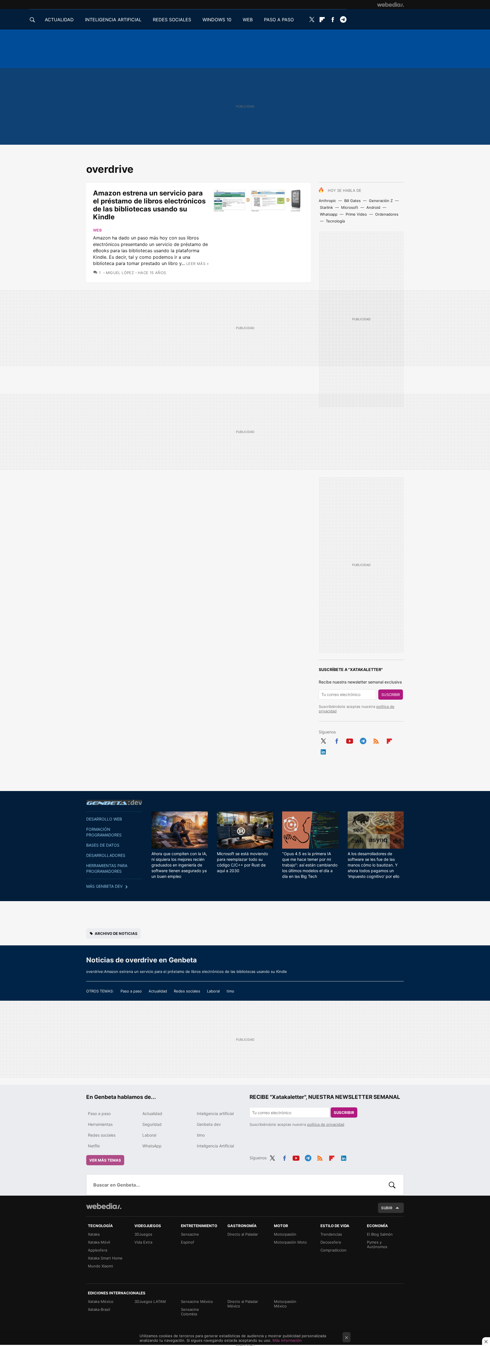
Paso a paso (131, 991)
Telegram (343, 19)
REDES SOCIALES (172, 19)
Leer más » (197, 263)
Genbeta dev (114, 802)
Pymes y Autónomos (377, 1244)
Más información (287, 1340)
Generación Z (381, 200)
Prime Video (356, 214)
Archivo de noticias (116, 933)
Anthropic (327, 200)
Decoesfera (330, 1242)
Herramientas (100, 1124)
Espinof (187, 1242)
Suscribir (390, 694)
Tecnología (335, 221)
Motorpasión (285, 1234)
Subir (386, 1208)
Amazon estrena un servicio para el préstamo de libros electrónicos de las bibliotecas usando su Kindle (149, 205)
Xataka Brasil (99, 1309)
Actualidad (158, 991)
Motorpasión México (285, 1303)
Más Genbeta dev (104, 886)
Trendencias (331, 1234)
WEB (248, 19)
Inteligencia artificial (215, 1113)
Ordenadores (386, 214)
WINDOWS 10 (216, 19)
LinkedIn (323, 750)
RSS (376, 739)
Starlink (326, 207)
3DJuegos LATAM (150, 1301)
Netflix (94, 1145)
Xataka (94, 1234)
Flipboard (322, 19)
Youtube (349, 739)
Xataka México (100, 1301)
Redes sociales (187, 991)
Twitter (311, 19)
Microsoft (349, 207)
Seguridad (152, 1124)
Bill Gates (352, 200)
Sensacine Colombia (190, 1311)
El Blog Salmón (380, 1234)
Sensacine (190, 1234)
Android (373, 207)
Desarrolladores (105, 855)
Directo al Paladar (242, 1234)
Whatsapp (328, 214)
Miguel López (120, 272)
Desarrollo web (104, 819)
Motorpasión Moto (290, 1242)
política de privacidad (325, 1124)
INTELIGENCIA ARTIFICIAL (113, 19)
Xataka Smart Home (105, 1258)
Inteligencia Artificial (215, 1145)
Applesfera (97, 1250)
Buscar (392, 1185)
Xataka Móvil (99, 1242)
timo (230, 991)
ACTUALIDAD (59, 19)
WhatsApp (152, 1145)
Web (97, 230)
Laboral (213, 991)
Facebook (332, 19)
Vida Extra (143, 1242)
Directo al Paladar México (242, 1303)
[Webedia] (390, 4)
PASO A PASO (279, 19)
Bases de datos (102, 845)
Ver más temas (105, 1160)
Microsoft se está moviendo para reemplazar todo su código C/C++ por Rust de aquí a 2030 (242, 862)
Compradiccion (333, 1250)
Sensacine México (197, 1301)
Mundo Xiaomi (100, 1266)
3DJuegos (143, 1234)
